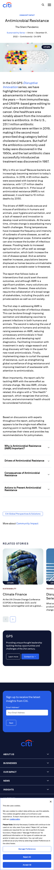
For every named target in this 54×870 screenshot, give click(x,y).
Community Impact (27, 15)
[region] (27, 834)
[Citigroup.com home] (27, 743)
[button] (27, 447)
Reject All (27, 857)
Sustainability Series (16, 33)
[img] (43, 5)
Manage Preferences (26, 849)
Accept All (27, 865)
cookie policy (15, 819)
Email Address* (12, 707)
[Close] (51, 802)
